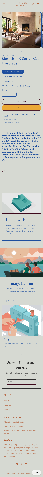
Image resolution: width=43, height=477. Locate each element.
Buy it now (22, 108)
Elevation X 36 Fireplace (13, 76)
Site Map (7, 410)
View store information (12, 122)
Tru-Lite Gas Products (18, 473)
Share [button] (6, 171)
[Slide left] (17, 51)
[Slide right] (26, 51)
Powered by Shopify (30, 473)
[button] (4, 4)
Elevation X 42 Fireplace (13, 72)
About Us (7, 405)
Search (6, 400)
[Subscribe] (34, 381)
